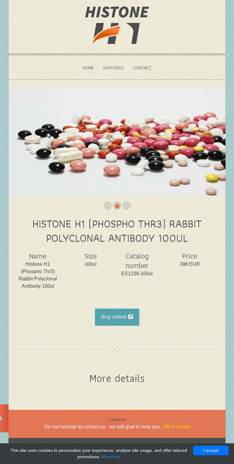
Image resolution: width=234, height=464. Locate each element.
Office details (176, 426)
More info (110, 456)
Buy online (114, 317)
